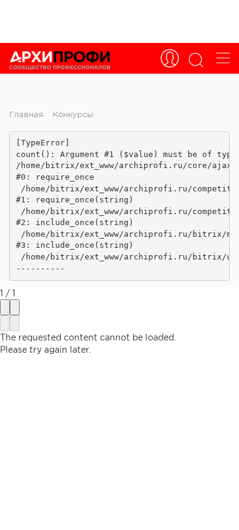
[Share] (5, 307)
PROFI (59, 60)
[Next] (15, 323)
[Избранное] (170, 58)
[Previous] (5, 323)
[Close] (15, 307)
